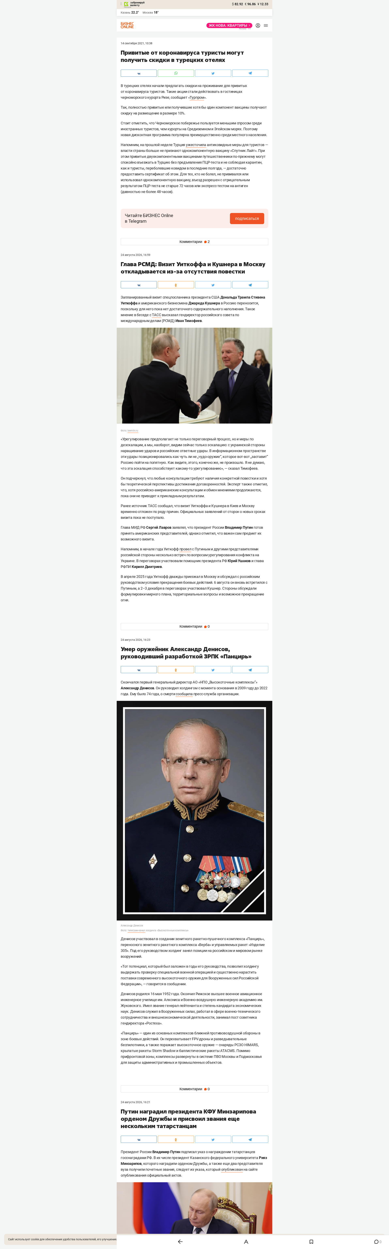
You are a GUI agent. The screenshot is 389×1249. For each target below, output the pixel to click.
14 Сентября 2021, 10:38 (136, 43)
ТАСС (156, 315)
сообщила (184, 694)
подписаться (247, 218)
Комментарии (195, 242)
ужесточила (196, 145)
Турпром (197, 97)
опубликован (232, 1169)
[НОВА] (228, 25)
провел (185, 549)
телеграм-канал (136, 930)
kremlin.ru (133, 430)
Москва (148, 12)
